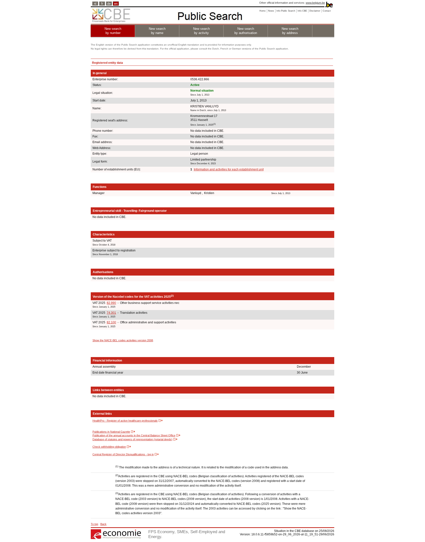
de (109, 3)
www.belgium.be (315, 2)
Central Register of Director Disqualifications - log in (123, 454)
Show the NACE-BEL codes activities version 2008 (122, 340)
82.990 (111, 303)
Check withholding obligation (109, 446)
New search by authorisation (245, 31)
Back (103, 524)
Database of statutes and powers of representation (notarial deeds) (132, 439)
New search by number (113, 31)
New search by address (290, 31)
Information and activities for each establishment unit (229, 169)
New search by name (157, 31)
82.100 (111, 322)
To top (94, 524)
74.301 (111, 312)
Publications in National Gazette (111, 431)
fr (102, 3)
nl (95, 3)
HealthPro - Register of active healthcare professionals (125, 420)
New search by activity (201, 31)
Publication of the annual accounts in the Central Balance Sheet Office (133, 435)
